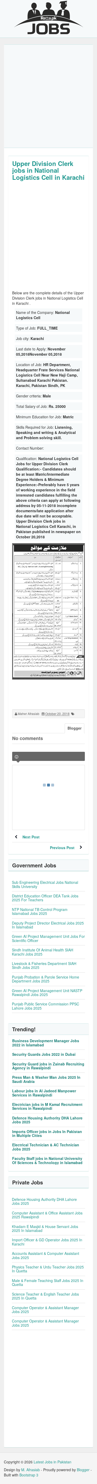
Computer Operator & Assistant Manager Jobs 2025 (45, 1309)
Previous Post (62, 847)
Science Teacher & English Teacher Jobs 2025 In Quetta (45, 1296)
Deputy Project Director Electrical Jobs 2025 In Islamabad (48, 924)
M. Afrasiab (30, 1469)
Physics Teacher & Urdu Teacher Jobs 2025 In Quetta (48, 1268)
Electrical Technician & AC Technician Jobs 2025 (45, 1146)
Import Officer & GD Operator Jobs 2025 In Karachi (47, 1241)
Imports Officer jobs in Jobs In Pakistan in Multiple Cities (47, 1133)
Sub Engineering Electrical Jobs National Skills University (45, 884)
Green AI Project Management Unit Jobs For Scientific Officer (48, 938)
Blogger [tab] (74, 728)
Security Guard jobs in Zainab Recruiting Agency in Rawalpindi (48, 1065)
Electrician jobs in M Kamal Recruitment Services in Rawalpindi (47, 1106)
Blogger (83, 1469)
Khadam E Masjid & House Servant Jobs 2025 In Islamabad (45, 1228)
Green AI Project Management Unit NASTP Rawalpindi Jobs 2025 (47, 992)
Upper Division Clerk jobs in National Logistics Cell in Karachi (48, 170)
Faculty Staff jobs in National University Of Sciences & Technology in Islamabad (47, 1160)
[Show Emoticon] (16, 756)
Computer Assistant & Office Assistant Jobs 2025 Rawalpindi (47, 1214)
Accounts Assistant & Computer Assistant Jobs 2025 (45, 1255)
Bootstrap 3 (28, 1474)
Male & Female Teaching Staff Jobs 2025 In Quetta (47, 1282)
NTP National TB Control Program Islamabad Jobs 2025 (40, 911)
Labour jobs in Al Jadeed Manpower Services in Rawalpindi (44, 1092)
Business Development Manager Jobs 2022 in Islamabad (45, 1042)
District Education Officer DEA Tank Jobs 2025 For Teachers (45, 897)
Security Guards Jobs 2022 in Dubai (44, 1054)
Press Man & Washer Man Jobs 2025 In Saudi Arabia (46, 1079)
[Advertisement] (48, 96)
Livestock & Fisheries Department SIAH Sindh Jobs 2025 (44, 965)
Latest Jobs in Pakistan (52, 1461)
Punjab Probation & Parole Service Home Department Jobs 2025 (45, 979)
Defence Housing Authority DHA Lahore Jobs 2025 (47, 1119)
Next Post (31, 836)
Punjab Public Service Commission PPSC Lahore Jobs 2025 (45, 1005)
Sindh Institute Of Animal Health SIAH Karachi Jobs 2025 (42, 951)
